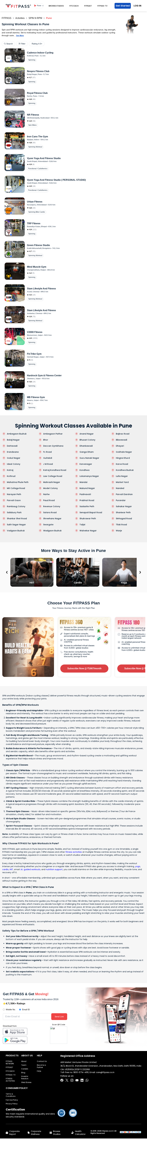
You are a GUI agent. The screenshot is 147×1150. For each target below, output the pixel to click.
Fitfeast (88, 6)
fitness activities (73, 852)
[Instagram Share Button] (71, 1080)
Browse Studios (56, 6)
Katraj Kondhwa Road (54, 470)
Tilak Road (121, 524)
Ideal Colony (13, 464)
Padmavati (85, 494)
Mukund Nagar (87, 488)
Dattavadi (12, 445)
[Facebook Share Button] (61, 1080)
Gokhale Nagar (124, 451)
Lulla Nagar (122, 476)
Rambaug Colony (16, 506)
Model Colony (50, 488)
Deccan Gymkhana (53, 445)
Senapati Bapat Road (91, 512)
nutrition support (54, 869)
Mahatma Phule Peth (17, 482)
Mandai (83, 482)
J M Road (48, 464)
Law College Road (52, 476)
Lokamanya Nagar (89, 476)
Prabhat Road (87, 500)
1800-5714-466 (81, 1072)
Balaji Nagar (13, 439)
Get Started (123, 5)
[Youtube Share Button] (77, 1080)
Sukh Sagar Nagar (16, 524)
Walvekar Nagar (88, 530)
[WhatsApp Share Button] (87, 1080)
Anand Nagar (87, 433)
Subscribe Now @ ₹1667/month (84, 668)
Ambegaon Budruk (17, 433)
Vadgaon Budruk (16, 530)
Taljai (82, 524)
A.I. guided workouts (30, 869)
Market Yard (122, 482)
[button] (39, 5)
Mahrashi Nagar (51, 482)
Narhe (46, 494)
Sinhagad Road (124, 518)
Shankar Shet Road (17, 518)
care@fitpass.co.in (105, 1072)
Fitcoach (74, 6)
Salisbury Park (14, 512)
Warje (119, 530)
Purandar (121, 500)
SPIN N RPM (35, 18)
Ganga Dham (87, 451)
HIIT (11, 869)
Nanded (120, 488)
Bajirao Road (122, 433)
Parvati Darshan (124, 494)
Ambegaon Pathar (53, 433)
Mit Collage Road (16, 488)
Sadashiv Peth (87, 506)
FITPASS (6, 18)
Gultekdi (47, 458)
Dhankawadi (86, 445)
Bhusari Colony (87, 439)
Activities (20, 18)
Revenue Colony (51, 506)
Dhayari (120, 445)
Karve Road (122, 464)
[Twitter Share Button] (66, 1080)
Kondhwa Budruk (125, 470)
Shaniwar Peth (123, 512)
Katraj (10, 470)
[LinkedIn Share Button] (82, 1080)
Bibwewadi (121, 439)
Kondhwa (84, 470)
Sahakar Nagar (124, 506)
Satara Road (50, 512)
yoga (137, 866)
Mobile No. (11, 1009)
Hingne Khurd (123, 458)
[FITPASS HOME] (18, 6)
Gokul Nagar (13, 458)
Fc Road (47, 451)
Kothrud (11, 476)
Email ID (26, 1009)
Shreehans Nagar (52, 518)
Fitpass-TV (102, 6)
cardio (5, 869)
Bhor (45, 439)
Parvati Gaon (14, 500)
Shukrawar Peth (88, 518)
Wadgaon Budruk (52, 530)
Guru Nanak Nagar (89, 458)
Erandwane (13, 451)
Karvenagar (86, 464)
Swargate (48, 524)
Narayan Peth (14, 494)
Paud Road (49, 500)
